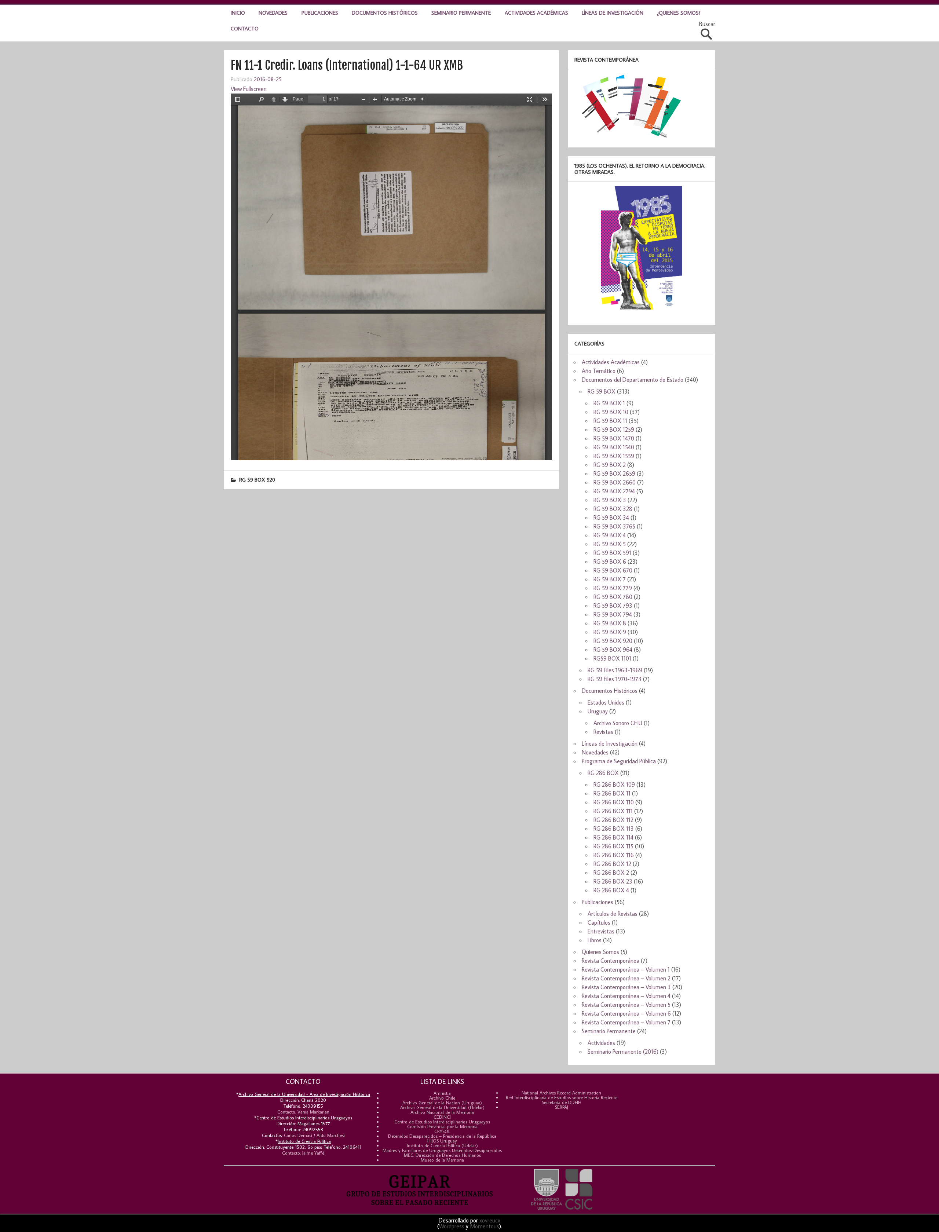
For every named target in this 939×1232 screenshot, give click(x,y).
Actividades (601, 1042)
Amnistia (442, 1093)
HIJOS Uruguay (442, 1141)
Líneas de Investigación (612, 12)
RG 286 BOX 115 (613, 846)
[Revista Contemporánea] (628, 137)
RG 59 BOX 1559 (613, 456)
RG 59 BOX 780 (612, 596)
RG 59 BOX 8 (609, 623)
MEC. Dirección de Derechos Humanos (442, 1155)
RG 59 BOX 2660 (614, 482)
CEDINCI (442, 1117)
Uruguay (598, 711)
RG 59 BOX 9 (609, 632)
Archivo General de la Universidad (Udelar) (442, 1107)
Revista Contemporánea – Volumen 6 (626, 1013)
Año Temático (598, 370)
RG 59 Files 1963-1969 (615, 670)
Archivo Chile (442, 1098)
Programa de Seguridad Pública (619, 761)
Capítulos (599, 922)
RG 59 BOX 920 (257, 479)
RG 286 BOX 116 (613, 855)
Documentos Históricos (385, 12)
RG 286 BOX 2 (611, 872)
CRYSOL (442, 1131)
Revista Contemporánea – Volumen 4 (626, 995)
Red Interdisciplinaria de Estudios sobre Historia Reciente (561, 1097)
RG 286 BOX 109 (614, 784)
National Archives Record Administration (561, 1093)
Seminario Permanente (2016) (623, 1051)
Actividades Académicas (536, 12)
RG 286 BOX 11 (612, 793)
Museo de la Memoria (442, 1160)
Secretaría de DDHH (561, 1102)
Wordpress (451, 1226)
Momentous (484, 1226)
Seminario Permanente (461, 12)
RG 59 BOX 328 (612, 508)
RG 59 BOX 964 (612, 649)
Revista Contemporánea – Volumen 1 (626, 969)
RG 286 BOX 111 (613, 811)
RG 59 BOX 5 (609, 544)
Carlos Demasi (298, 1135)
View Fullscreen (249, 88)
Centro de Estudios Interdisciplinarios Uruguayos (442, 1122)
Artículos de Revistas (612, 913)
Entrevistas (601, 931)
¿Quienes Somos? (679, 12)
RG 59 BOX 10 (610, 412)
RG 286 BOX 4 (611, 890)
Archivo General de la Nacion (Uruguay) (442, 1102)
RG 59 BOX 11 (610, 420)
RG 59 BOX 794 (612, 614)
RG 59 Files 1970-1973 (615, 679)
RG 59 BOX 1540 (613, 447)
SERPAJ (561, 1107)
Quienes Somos (600, 951)
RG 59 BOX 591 (612, 552)
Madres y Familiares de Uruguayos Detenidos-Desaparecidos (442, 1150)
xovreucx (489, 1220)
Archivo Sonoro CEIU (617, 723)
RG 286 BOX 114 (613, 837)
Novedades (273, 12)
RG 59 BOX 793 (612, 605)
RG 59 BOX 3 (609, 500)
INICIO (238, 12)
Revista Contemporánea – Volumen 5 (626, 1004)
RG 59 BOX (601, 391)
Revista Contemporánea (610, 960)
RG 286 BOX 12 (612, 863)
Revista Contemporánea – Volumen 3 (626, 987)
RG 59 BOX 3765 (614, 526)
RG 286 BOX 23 (612, 881)
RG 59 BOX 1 (609, 403)
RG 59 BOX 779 (612, 588)
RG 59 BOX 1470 (613, 438)
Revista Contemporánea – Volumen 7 (626, 1022)
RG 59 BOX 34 (611, 517)
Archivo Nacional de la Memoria (442, 1112)
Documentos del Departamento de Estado (632, 379)
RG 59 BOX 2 (609, 464)
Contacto (245, 28)
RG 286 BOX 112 (613, 819)
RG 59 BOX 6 (609, 561)
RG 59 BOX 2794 (614, 491)
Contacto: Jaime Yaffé (303, 1153)
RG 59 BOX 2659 (614, 473)
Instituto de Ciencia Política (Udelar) (442, 1145)
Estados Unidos (606, 702)
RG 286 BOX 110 (613, 802)
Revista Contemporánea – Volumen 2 (626, 978)
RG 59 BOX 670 (612, 570)
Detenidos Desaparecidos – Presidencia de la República (442, 1136)
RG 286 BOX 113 (613, 828)
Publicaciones (320, 12)
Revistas (603, 731)
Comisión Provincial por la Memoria (442, 1126)
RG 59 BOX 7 (609, 579)
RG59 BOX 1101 (612, 658)
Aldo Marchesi (331, 1135)
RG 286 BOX (603, 772)
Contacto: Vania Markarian (303, 1112)
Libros (595, 940)
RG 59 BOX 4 (609, 535)
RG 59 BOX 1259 (613, 429)
